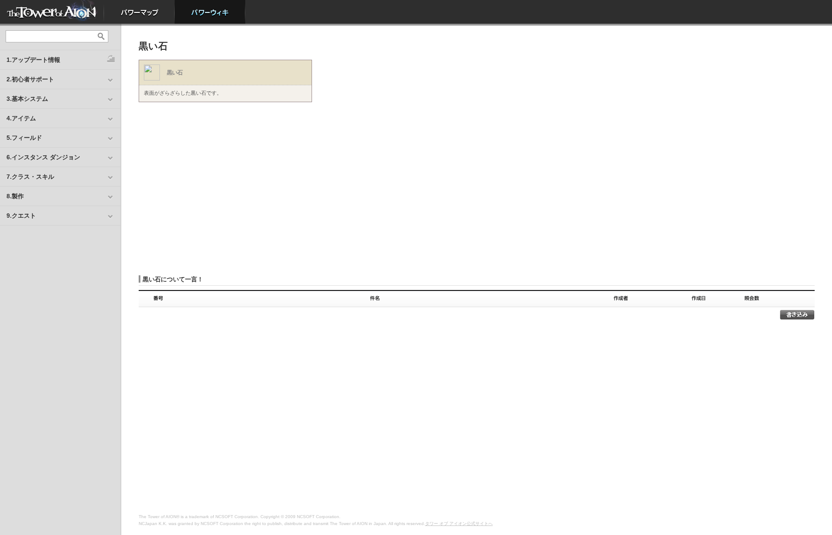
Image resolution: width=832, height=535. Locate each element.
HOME (52, 12)
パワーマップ (139, 12)
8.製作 (15, 196)
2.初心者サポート (30, 79)
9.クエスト (21, 215)
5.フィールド (24, 137)
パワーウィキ (210, 12)
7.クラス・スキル (30, 176)
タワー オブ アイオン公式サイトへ (459, 523)
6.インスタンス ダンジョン (43, 157)
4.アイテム (21, 118)
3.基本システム (27, 98)
